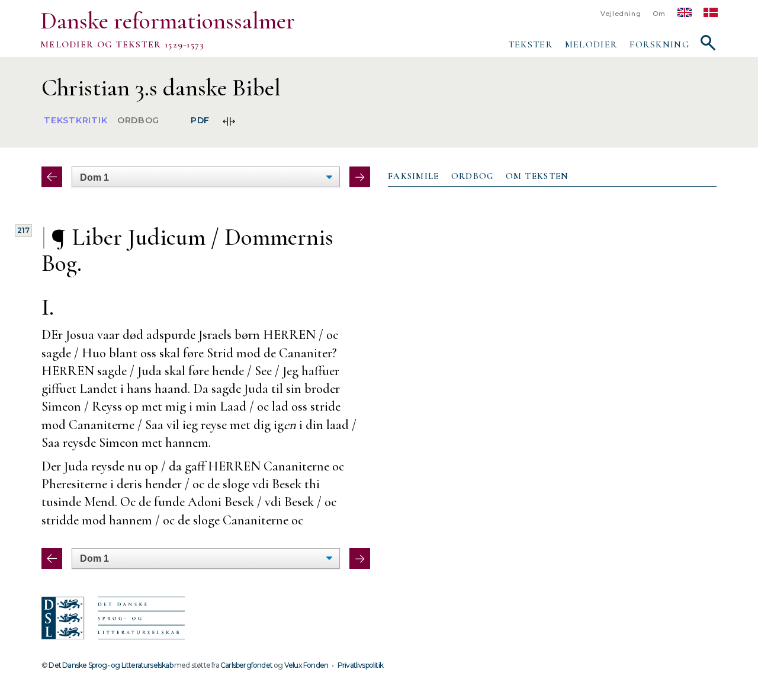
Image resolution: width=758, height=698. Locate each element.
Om (659, 14)
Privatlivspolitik (360, 665)
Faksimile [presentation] (413, 176)
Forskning (659, 44)
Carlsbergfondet (246, 665)
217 (23, 230)
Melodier (591, 44)
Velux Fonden (306, 665)
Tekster (530, 44)
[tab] (413, 177)
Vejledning (620, 14)
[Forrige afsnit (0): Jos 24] (51, 177)
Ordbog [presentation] (472, 176)
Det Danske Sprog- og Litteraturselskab (110, 665)
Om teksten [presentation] (537, 176)
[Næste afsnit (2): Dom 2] (359, 177)
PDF (200, 121)
